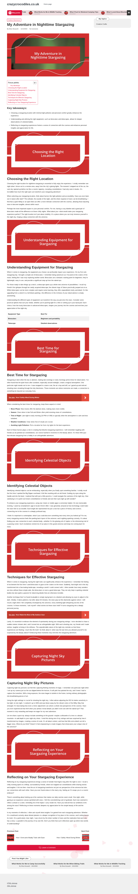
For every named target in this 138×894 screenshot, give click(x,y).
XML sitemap (11, 886)
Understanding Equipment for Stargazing (21, 90)
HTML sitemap (12, 883)
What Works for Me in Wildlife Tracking (26, 12)
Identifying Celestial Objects (17, 95)
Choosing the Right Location (17, 88)
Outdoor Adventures (14, 20)
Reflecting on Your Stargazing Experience (22, 102)
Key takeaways (15, 85)
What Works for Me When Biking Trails (69, 864)
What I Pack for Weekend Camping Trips (62, 12)
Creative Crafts (101, 24)
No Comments (33, 29)
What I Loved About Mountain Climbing (99, 12)
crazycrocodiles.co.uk (23, 4)
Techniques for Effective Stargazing (20, 97)
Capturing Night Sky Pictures (17, 100)
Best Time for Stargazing (16, 92)
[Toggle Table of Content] (34, 82)
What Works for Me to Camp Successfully (28, 864)
